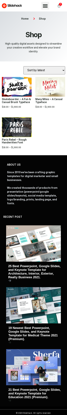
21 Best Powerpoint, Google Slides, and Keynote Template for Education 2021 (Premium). (34, 393)
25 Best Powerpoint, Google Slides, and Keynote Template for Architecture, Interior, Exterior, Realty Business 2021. (34, 271)
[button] (45, 6)
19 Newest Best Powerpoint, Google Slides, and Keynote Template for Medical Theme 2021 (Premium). (33, 333)
